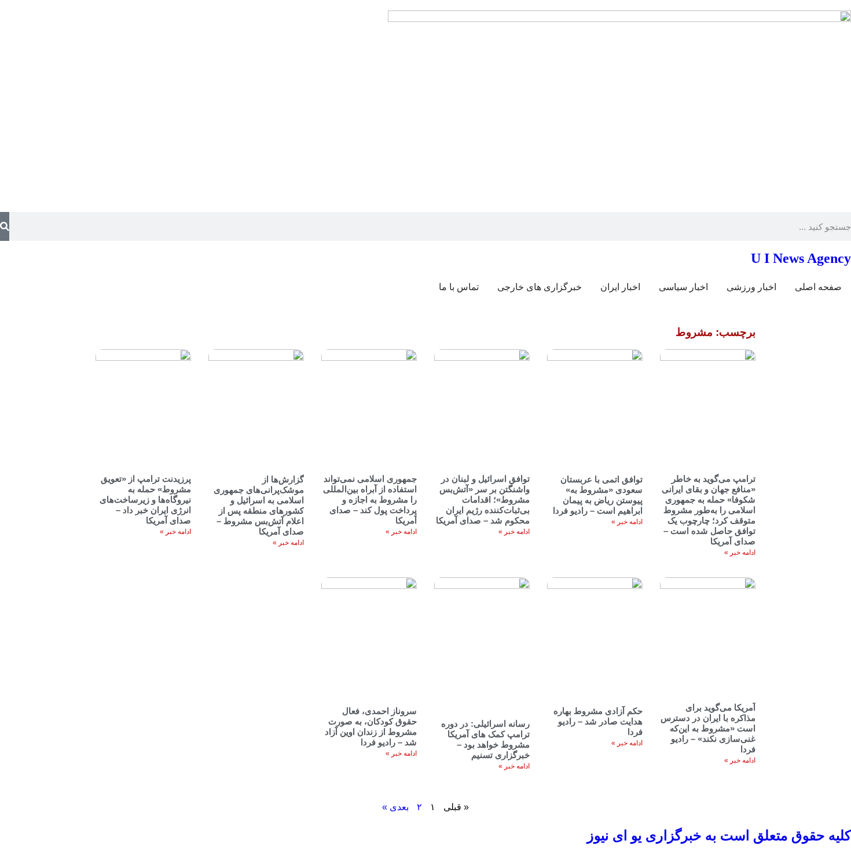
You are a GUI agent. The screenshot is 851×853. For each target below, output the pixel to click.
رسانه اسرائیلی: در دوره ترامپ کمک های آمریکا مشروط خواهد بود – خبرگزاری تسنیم (485, 739)
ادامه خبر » (739, 552)
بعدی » (395, 807)
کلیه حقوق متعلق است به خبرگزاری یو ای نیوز (719, 835)
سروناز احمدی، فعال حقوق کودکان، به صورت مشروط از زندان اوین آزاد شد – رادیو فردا (371, 726)
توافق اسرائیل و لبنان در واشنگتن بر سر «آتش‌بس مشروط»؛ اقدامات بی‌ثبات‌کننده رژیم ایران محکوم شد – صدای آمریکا (483, 499)
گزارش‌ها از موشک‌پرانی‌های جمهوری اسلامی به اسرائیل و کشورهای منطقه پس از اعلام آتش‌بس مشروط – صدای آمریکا (259, 505)
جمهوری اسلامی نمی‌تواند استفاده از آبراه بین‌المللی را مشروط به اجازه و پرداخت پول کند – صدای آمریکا (370, 499)
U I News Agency (801, 258)
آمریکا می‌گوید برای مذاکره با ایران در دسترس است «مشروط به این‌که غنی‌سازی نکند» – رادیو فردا (708, 728)
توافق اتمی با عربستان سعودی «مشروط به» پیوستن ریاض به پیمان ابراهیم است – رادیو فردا (598, 494)
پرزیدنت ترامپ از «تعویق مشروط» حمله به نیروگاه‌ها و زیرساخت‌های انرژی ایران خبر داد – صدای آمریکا (145, 499)
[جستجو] (4, 226)
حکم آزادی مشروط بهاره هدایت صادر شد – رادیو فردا (598, 721)
